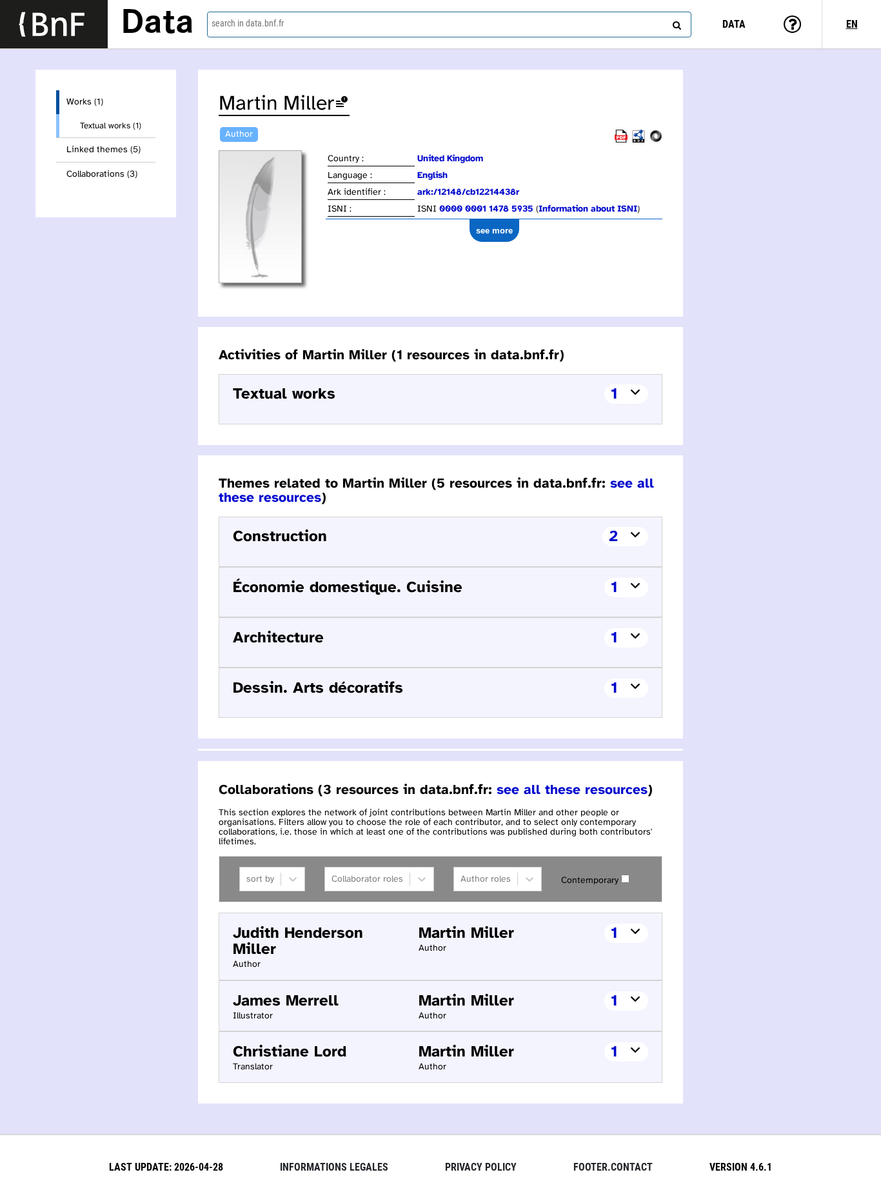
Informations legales (334, 1167)
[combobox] (449, 24)
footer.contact (613, 1167)
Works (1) (84, 102)
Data (157, 24)
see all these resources (572, 790)
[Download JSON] (655, 140)
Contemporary (590, 881)
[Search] (675, 22)
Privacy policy (481, 1167)
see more (494, 230)
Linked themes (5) (103, 150)
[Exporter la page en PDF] (621, 140)
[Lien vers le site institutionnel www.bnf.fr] (54, 24)
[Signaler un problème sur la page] (342, 104)
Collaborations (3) (101, 174)
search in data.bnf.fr (248, 23)
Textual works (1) (110, 125)
